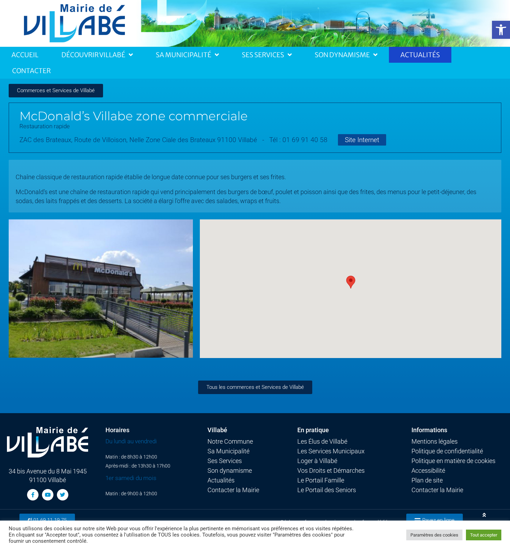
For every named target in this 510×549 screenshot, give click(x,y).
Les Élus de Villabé (322, 441)
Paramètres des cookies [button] (434, 535)
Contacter (31, 71)
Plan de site (427, 480)
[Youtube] (47, 494)
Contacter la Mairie (233, 490)
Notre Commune (230, 441)
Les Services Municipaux (331, 451)
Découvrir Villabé (93, 55)
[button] (501, 30)
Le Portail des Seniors (326, 490)
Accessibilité (428, 470)
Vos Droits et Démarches (331, 470)
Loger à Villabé (317, 461)
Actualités (420, 55)
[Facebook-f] (33, 494)
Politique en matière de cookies (453, 461)
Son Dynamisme (342, 55)
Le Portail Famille (320, 480)
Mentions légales (434, 441)
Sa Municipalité (183, 55)
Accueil (25, 55)
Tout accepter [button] (483, 535)
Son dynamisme (229, 470)
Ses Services (263, 55)
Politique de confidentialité (447, 451)
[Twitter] (62, 494)
